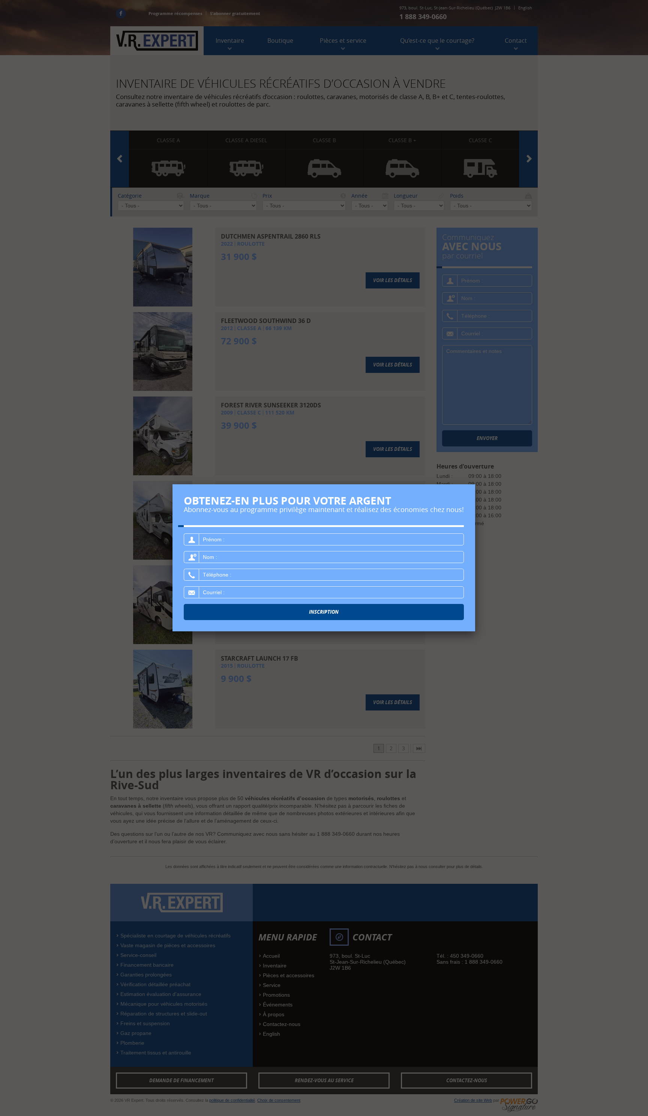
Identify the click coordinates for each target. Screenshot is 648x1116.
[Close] (475, 484)
